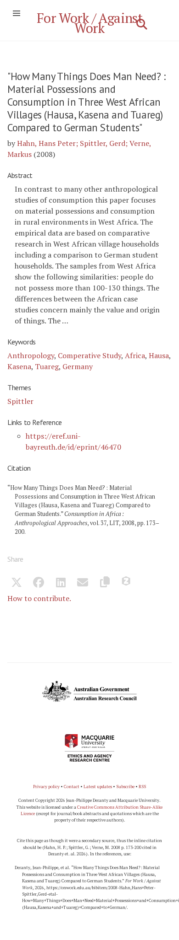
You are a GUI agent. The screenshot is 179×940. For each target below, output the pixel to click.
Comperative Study (89, 355)
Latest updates (98, 787)
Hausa (159, 355)
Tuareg (47, 366)
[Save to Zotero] (126, 584)
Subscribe (125, 787)
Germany (77, 366)
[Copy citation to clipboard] (104, 584)
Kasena (19, 366)
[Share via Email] (82, 584)
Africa (135, 355)
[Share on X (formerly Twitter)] (16, 584)
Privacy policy (46, 787)
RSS (142, 787)
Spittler (20, 401)
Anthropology (30, 355)
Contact (71, 787)
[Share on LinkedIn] (60, 584)
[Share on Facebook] (38, 584)
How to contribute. (39, 598)
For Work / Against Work (90, 23)
